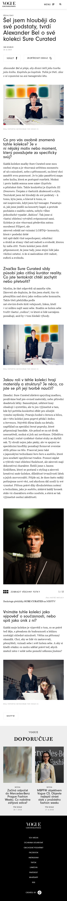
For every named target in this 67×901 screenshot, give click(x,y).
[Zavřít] (63, 897)
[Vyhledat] (60, 4)
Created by (31, 892)
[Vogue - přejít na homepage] (9, 4)
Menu (47, 4)
